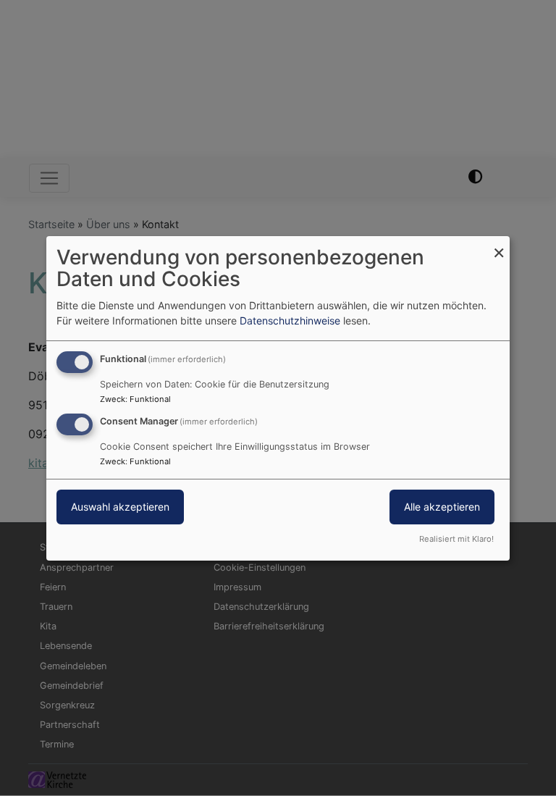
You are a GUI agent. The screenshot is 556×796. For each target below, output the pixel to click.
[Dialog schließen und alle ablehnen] (499, 244)
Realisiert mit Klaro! (456, 539)
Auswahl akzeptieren (120, 506)
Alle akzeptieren (442, 506)
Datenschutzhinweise (290, 320)
